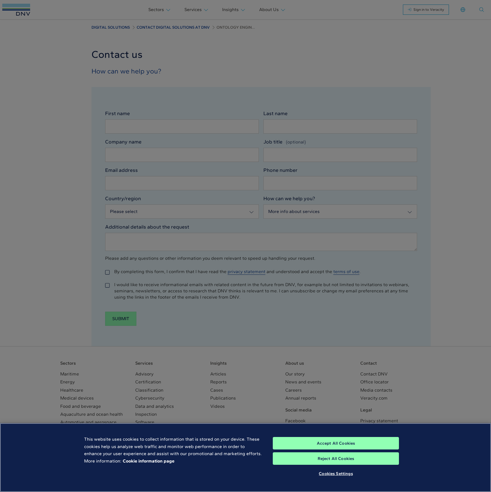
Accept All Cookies (336, 443)
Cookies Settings (336, 473)
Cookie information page (148, 461)
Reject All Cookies (336, 458)
